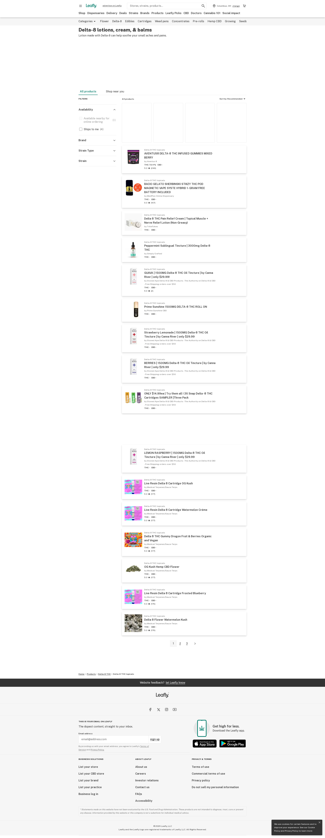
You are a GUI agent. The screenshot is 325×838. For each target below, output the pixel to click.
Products (157, 13)
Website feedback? (162, 682)
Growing (230, 21)
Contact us (142, 787)
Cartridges (144, 21)
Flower (104, 21)
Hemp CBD (215, 21)
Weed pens (162, 21)
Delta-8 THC (104, 674)
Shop (82, 13)
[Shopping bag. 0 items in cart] (244, 6)
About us (141, 766)
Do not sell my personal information (215, 787)
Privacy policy (201, 780)
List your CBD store (91, 773)
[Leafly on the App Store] (205, 743)
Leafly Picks (173, 13)
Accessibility (143, 800)
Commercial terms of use (208, 773)
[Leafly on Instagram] (166, 709)
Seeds (243, 21)
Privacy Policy (291, 831)
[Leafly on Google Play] (232, 743)
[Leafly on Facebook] (150, 709)
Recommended (234, 99)
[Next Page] (195, 643)
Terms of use (200, 766)
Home (81, 674)
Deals (123, 13)
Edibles (129, 21)
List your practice (90, 787)
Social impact (231, 13)
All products (88, 91)
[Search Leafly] (203, 6)
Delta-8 (117, 21)
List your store (88, 766)
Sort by (223, 99)
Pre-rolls (198, 21)
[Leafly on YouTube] (175, 709)
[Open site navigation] (81, 6)
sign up (155, 739)
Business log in (88, 794)
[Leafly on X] (158, 709)
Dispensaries (95, 13)
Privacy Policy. (97, 749)
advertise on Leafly (112, 5)
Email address (86, 733)
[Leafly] (91, 6)
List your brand (88, 780)
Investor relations (147, 780)
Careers (140, 773)
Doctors (196, 13)
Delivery (111, 13)
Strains (133, 13)
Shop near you (115, 91)
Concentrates (180, 21)
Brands (144, 13)
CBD (186, 13)
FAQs (138, 794)
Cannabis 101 (212, 13)
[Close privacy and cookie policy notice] (319, 822)
